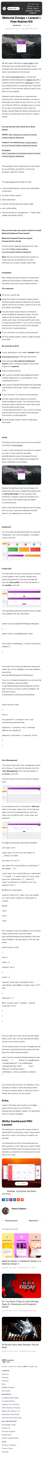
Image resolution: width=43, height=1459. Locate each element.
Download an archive (10, 357)
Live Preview (21, 1191)
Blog (3, 1384)
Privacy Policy (7, 1448)
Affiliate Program (8, 1387)
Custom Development (10, 1438)
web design (17, 25)
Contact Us (6, 1428)
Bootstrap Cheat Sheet (10, 1414)
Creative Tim (31, 80)
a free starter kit (17, 77)
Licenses (5, 1452)
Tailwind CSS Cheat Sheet (12, 1418)
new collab (28, 63)
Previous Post (11, 1220)
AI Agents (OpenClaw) (10, 1398)
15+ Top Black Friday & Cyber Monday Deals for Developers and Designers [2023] (20, 1304)
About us (5, 1374)
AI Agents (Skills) (8, 1401)
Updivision (29, 83)
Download (11, 1191)
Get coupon (6, 1391)
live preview (17, 445)
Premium (5, 1381)
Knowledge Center (9, 1425)
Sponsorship (6, 1435)
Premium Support (8, 1431)
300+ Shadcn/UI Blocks (11, 1408)
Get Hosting (31, 1191)
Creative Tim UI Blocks (10, 1404)
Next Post (33, 1220)
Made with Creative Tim (11, 1411)
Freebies (5, 1377)
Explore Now (12, 8)
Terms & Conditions (9, 1445)
